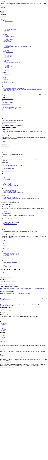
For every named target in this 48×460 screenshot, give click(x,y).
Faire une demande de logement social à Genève (11, 201)
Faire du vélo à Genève (9, 52)
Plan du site (4, 339)
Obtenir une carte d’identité (8, 184)
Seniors (5, 75)
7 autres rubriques (6, 70)
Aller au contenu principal (4, 0)
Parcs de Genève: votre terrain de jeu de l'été (10, 224)
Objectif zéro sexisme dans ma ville (7, 100)
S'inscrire (2, 318)
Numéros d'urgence (9, 58)
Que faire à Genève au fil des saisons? (9, 218)
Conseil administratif (6, 135)
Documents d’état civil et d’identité (11, 42)
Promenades (4, 251)
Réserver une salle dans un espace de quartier (10, 177)
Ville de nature (8, 38)
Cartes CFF (4, 324)
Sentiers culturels (6, 255)
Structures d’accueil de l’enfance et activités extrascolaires (12, 68)
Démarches (4, 171)
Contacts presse (4, 123)
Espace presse (4, 118)
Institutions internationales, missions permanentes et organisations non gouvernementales (19, 46)
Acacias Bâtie (4, 238)
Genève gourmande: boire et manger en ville (10, 262)
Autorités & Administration (6, 125)
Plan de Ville (4, 20)
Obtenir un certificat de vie (8, 183)
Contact (3, 19)
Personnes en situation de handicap (9, 76)
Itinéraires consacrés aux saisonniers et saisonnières (11, 253)
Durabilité (5, 34)
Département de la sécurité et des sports (8, 168)
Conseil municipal (5, 129)
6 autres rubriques (6, 30)
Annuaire (3, 330)
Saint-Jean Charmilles (5, 248)
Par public (4, 72)
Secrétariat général (5, 162)
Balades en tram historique (8, 257)
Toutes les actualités (7, 91)
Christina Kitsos (4, 141)
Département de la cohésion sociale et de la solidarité (10, 170)
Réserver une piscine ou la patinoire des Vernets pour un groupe (13, 192)
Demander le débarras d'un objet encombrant (10, 197)
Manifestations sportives (9, 66)
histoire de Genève (9, 236)
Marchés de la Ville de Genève (8, 263)
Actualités (3, 82)
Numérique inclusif (9, 56)
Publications (4, 335)
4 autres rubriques (6, 57)
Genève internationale (7, 44)
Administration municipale (7, 157)
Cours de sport (8, 65)
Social (5, 61)
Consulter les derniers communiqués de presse (9, 122)
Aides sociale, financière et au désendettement (13, 62)
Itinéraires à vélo (6, 256)
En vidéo (3, 334)
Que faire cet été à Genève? (8, 232)
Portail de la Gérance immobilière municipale (12, 48)
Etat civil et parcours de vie (8, 41)
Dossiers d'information (6, 92)
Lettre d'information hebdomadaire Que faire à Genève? (12, 107)
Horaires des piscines (5, 323)
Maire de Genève (5, 152)
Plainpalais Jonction (5, 246)
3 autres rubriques (6, 47)
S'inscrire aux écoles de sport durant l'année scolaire (11, 199)
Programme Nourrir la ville (10, 36)
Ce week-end (6, 211)
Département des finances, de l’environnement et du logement (11, 163)
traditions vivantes (26, 236)
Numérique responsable (9, 55)
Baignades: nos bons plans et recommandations (11, 225)
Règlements (4, 329)
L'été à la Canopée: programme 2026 (9, 223)
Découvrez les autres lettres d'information (10, 108)
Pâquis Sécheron (4, 245)
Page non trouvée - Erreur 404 (6, 266)
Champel (3, 240)
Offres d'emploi (4, 328)
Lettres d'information (6, 104)
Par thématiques (5, 26)
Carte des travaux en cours (10, 28)
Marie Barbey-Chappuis (5, 146)
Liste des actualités (5, 86)
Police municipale (8, 59)
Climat (7, 35)
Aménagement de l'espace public (11, 29)
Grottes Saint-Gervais (5, 243)
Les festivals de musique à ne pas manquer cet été (11, 222)
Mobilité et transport (7, 51)
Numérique (5, 54)
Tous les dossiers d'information (8, 102)
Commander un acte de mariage (9, 182)
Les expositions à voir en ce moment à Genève (11, 90)
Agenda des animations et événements (9, 206)
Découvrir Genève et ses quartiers (8, 234)
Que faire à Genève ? (5, 202)
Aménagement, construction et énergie (9, 27)
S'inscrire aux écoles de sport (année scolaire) (10, 190)
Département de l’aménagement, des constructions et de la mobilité (12, 165)
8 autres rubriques (6, 43)
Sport (5, 64)
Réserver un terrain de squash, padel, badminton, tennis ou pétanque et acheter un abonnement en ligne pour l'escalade (21, 198)
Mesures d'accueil (8, 45)
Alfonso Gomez (4, 144)
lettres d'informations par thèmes (11, 319)
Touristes (5, 77)
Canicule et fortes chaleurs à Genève (7, 99)
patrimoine (16, 236)
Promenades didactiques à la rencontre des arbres (11, 254)
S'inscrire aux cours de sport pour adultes (10, 191)
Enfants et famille (6, 74)
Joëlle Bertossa (4, 147)
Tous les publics (6, 81)
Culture (5, 31)
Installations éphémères (9, 39)
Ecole (7, 69)
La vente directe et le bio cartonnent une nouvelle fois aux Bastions (14, 88)
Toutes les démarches (7, 179)
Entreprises (5, 78)
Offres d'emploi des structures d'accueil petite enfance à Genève (13, 200)
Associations (6, 79)
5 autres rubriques (6, 50)
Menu (1, 17)
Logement (7, 49)
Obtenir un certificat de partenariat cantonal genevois (12, 185)
